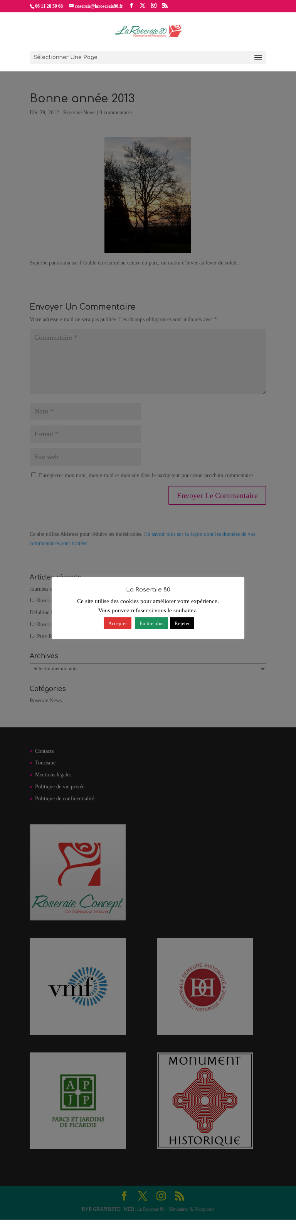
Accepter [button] (117, 623)
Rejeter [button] (182, 623)
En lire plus (151, 623)
